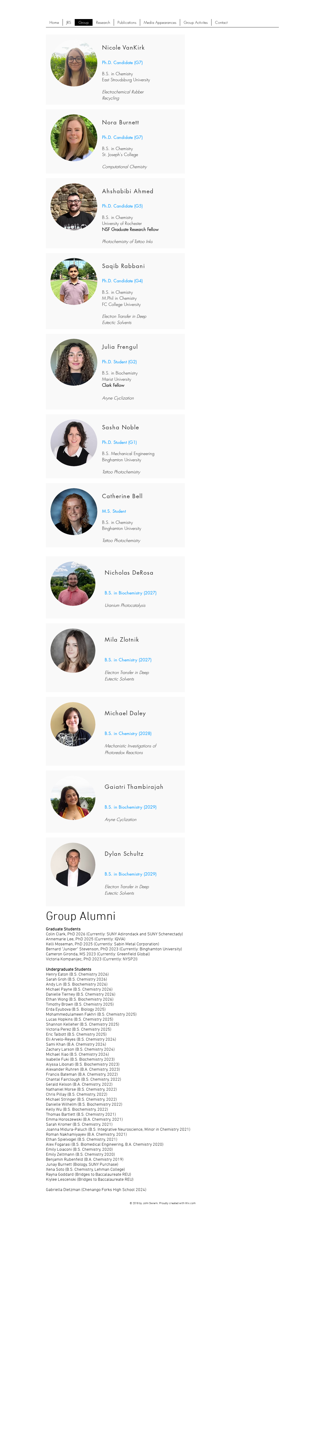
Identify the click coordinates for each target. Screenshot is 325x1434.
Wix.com (190, 1203)
